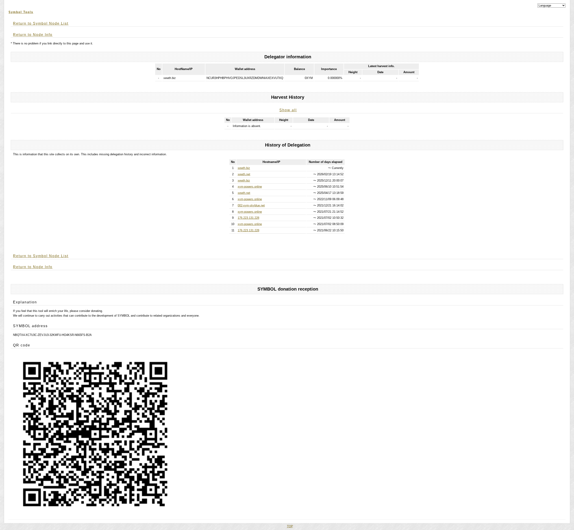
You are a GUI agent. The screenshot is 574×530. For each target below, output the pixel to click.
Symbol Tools (21, 12)
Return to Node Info (32, 35)
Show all (288, 110)
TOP (290, 526)
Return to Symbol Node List (40, 23)
